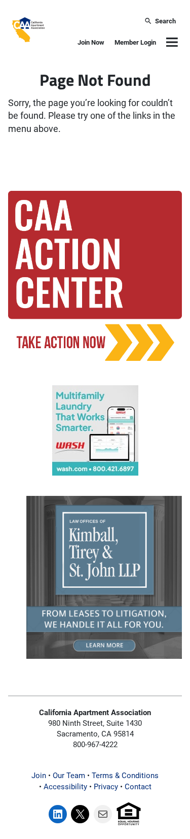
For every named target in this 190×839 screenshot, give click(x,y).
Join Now (91, 42)
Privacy (106, 786)
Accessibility (65, 786)
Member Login (135, 42)
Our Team (69, 775)
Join (38, 775)
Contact (138, 786)
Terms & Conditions (125, 775)
